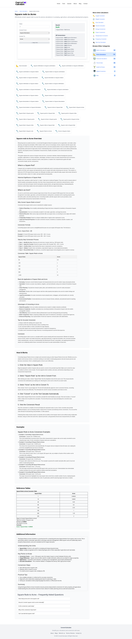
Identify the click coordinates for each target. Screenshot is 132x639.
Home (58, 3)
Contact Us (78, 633)
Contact (85, 3)
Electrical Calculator (101, 42)
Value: (20, 24)
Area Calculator (100, 22)
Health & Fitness (100, 67)
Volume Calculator (100, 26)
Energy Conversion (100, 29)
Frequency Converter (101, 39)
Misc (97, 75)
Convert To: (22, 36)
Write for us (62, 633)
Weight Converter (100, 19)
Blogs (56, 633)
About (75, 3)
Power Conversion (100, 32)
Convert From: (23, 30)
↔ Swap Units (34, 42)
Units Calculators (23, 11)
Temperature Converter (102, 35)
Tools (63, 3)
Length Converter (100, 16)
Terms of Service (70, 633)
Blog (80, 3)
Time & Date (99, 63)
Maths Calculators (101, 50)
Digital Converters (101, 71)
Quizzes (69, 3)
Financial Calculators (101, 58)
